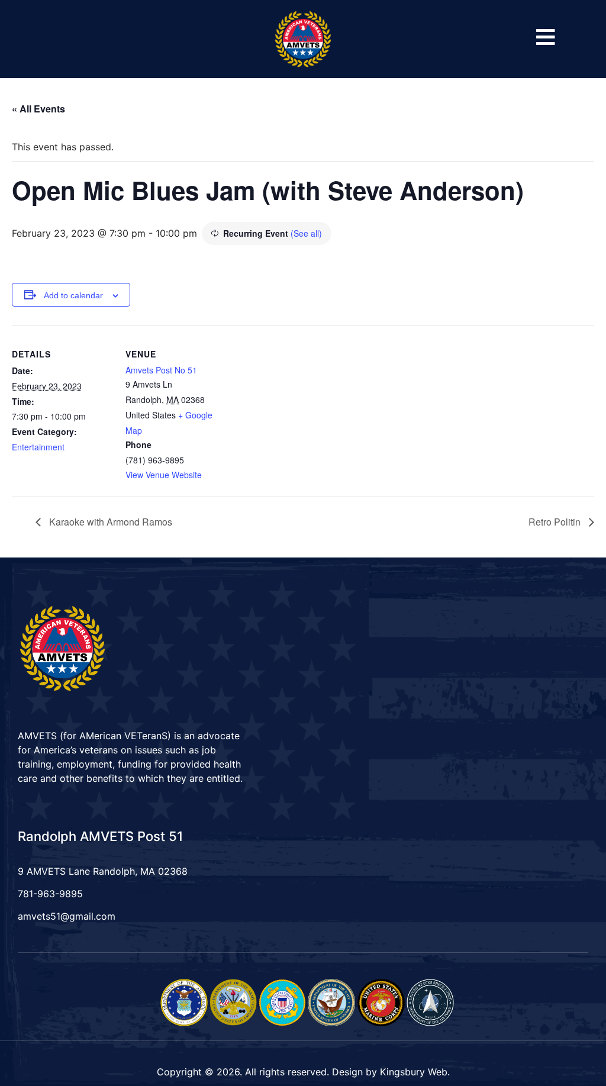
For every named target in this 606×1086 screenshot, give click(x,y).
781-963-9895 (50, 894)
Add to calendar (73, 295)
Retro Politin (555, 522)
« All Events (38, 108)
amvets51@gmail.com (66, 916)
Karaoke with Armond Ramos (109, 522)
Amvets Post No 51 (161, 370)
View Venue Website (163, 475)
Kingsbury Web (413, 1072)
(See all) (306, 233)
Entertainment (38, 447)
